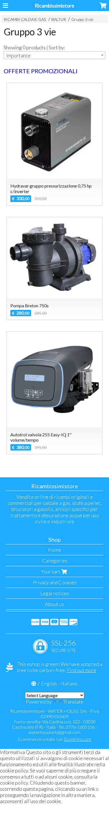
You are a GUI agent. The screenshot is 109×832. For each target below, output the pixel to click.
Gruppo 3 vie (82, 19)
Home (54, 550)
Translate (73, 702)
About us (54, 604)
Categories (54, 561)
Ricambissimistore (54, 6)
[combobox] (54, 55)
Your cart (51, 571)
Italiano (69, 683)
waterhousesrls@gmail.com (54, 732)
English (49, 683)
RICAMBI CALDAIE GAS (25, 19)
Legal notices (54, 593)
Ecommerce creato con (54, 739)
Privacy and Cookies (54, 582)
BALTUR (58, 19)
